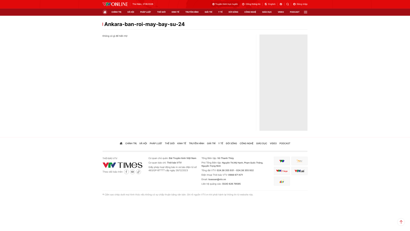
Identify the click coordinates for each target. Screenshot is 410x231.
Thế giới (161, 12)
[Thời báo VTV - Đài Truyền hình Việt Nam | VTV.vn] (115, 4)
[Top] (401, 222)
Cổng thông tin (253, 4)
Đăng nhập (302, 4)
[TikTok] (138, 171)
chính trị (116, 12)
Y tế (220, 12)
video (281, 12)
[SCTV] (282, 181)
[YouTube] (132, 171)
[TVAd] (299, 161)
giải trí (208, 12)
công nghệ (250, 12)
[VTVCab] (299, 171)
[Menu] (306, 12)
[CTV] (282, 171)
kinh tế (175, 12)
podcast (294, 12)
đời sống (233, 12)
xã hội (130, 12)
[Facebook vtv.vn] (281, 4)
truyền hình (191, 12)
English (271, 4)
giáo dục (267, 12)
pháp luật (145, 12)
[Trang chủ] (104, 12)
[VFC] (282, 161)
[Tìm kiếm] (288, 4)
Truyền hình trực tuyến (226, 4)
